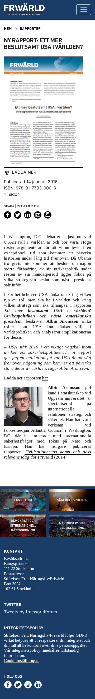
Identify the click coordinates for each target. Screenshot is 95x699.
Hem (8, 28)
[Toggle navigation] (83, 9)
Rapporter (30, 28)
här (45, 378)
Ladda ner (24, 172)
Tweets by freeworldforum (30, 611)
